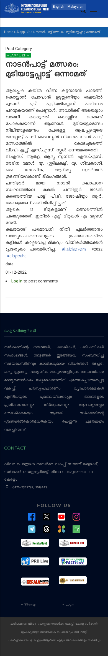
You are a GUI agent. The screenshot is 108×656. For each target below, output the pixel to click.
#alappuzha (17, 256)
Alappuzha (24, 32)
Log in (16, 281)
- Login (68, 604)
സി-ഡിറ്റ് (80, 632)
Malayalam (76, 7)
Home (8, 32)
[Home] (27, 7)
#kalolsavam (74, 250)
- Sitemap (28, 604)
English (58, 7)
